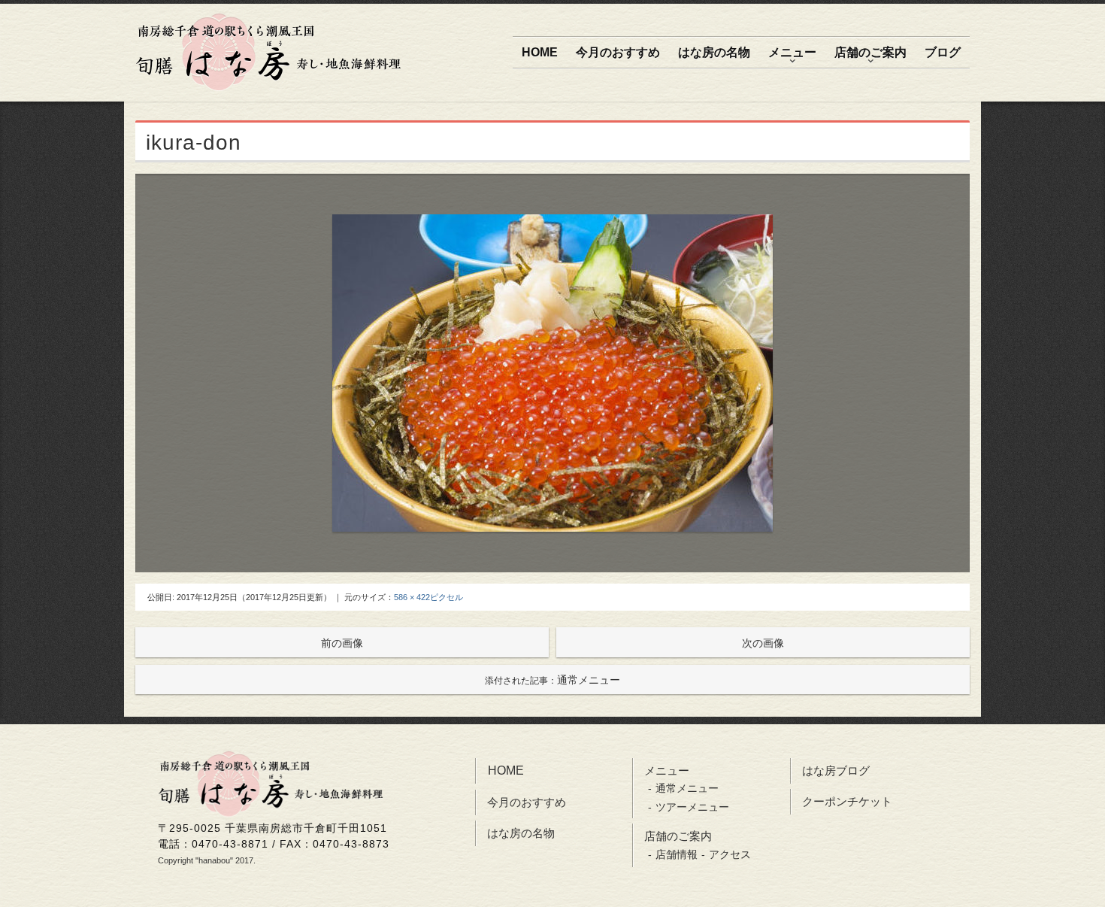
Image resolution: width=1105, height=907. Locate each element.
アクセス (730, 854)
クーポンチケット (847, 801)
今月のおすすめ (618, 52)
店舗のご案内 (870, 52)
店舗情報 (676, 854)
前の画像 (342, 643)
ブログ (943, 52)
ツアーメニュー (692, 807)
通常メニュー (552, 680)
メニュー (792, 52)
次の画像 (763, 643)
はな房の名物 (714, 52)
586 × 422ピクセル (428, 597)
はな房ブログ (836, 770)
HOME (540, 52)
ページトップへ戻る (1076, 882)
